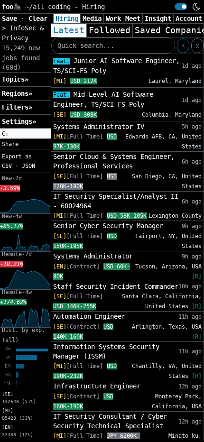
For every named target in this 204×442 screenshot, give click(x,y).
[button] (25, 134)
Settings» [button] (19, 121)
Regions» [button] (17, 93)
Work (113, 18)
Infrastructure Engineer (96, 386)
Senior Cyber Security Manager (108, 226)
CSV (7, 166)
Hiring (67, 18)
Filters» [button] (17, 107)
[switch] (181, 6)
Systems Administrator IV (98, 126)
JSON (28, 166)
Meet (132, 18)
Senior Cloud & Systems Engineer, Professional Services (114, 161)
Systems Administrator (93, 256)
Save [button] (11, 18)
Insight (158, 18)
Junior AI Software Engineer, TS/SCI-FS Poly (116, 65)
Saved (148, 30)
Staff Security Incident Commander (115, 286)
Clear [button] (37, 18)
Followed (109, 30)
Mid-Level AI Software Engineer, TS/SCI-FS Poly (103, 99)
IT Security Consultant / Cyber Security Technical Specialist (110, 421)
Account (189, 18)
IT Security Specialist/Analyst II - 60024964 (115, 201)
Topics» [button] (15, 79)
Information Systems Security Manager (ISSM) (106, 351)
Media (92, 18)
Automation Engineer (89, 316)
